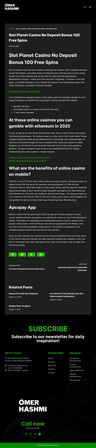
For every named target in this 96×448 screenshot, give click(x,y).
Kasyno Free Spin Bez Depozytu (23, 293)
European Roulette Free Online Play (24, 91)
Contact (51, 373)
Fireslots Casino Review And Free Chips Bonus (29, 157)
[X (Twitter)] (22, 254)
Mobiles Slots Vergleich (19, 306)
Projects (51, 369)
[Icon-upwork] (35, 434)
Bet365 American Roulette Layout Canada (27, 161)
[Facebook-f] (26, 434)
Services (51, 362)
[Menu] (90, 7)
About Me (52, 365)
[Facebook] (13, 254)
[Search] (85, 7)
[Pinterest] (31, 254)
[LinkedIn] (41, 254)
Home (50, 358)
